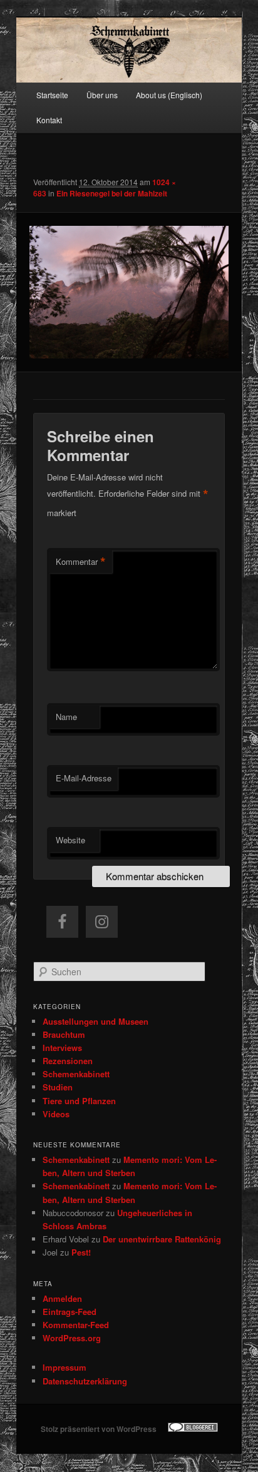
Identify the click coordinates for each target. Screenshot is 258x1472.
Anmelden (62, 1298)
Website (70, 840)
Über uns (102, 94)
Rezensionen (68, 1061)
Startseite (52, 94)
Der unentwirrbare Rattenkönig (162, 1239)
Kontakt (49, 119)
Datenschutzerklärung (85, 1381)
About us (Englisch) (169, 94)
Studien (58, 1087)
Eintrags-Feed (69, 1311)
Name (66, 717)
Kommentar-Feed (76, 1325)
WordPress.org (72, 1338)
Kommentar (81, 562)
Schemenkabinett (76, 1074)
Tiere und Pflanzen (79, 1101)
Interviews (62, 1047)
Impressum (64, 1367)
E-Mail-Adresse (83, 778)
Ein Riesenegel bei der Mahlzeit (111, 193)
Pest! (81, 1252)
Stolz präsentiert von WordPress (99, 1428)
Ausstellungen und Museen (95, 1021)
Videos (56, 1114)
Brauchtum (64, 1034)
